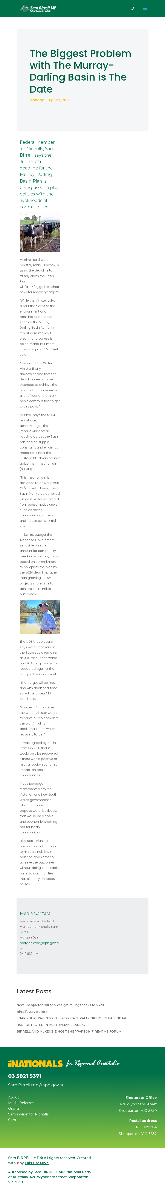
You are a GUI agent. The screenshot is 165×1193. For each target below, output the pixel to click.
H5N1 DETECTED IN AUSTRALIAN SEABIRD (51, 1025)
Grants (14, 1108)
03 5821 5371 (24, 1076)
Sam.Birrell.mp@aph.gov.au (36, 1084)
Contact (15, 1120)
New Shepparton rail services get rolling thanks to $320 (60, 1005)
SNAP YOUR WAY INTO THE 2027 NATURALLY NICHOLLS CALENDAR (71, 1018)
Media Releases (21, 1103)
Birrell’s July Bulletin (32, 1012)
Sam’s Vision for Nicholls (28, 1114)
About (13, 1097)
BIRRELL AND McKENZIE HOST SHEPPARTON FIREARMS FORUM (69, 1031)
